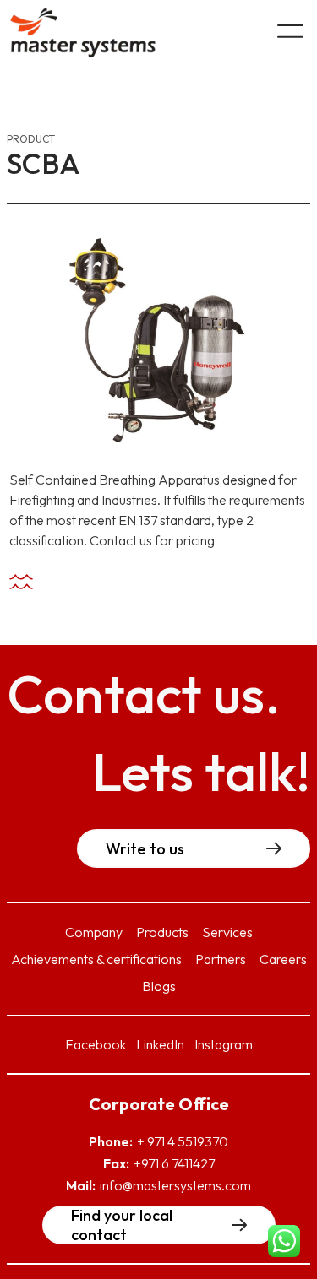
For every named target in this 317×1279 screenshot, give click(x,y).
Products (162, 932)
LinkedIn (160, 1044)
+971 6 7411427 (174, 1163)
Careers (283, 959)
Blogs (159, 986)
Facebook (95, 1044)
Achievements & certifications (96, 959)
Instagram (223, 1044)
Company (94, 932)
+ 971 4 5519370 (182, 1141)
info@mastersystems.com (175, 1185)
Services (227, 932)
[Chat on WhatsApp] (284, 1243)
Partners (220, 959)
